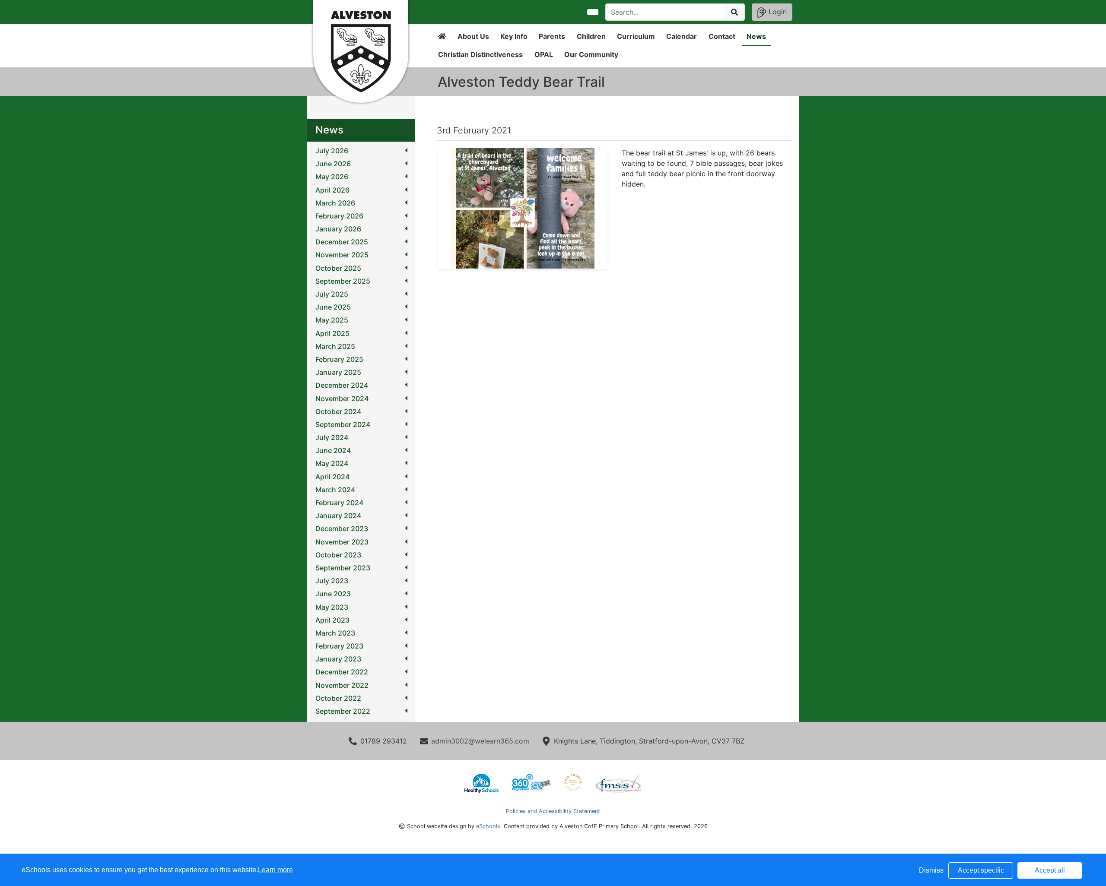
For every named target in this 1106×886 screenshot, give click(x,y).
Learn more (275, 869)
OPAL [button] (543, 54)
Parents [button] (552, 36)
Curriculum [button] (636, 36)
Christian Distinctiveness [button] (480, 54)
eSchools (488, 826)
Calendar (681, 36)
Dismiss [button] (931, 870)
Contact (722, 36)
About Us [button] (473, 36)
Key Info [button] (514, 36)
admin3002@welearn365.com (480, 741)
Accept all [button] (1050, 870)
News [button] (756, 36)
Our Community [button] (591, 54)
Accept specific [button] (981, 870)
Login (776, 11)
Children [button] (591, 36)
